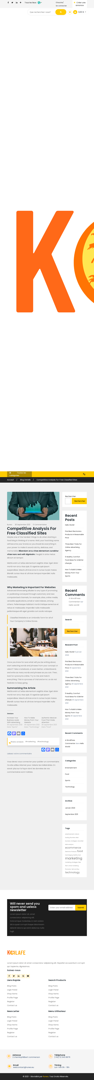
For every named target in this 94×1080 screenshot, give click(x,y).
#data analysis (17, 742)
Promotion (68, 869)
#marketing (30, 741)
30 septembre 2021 (22, 524)
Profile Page (12, 997)
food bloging (69, 855)
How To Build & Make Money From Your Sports (73, 572)
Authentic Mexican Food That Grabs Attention (49, 720)
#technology (43, 741)
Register (11, 1001)
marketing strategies (71, 862)
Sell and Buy (75, 869)
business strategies (71, 841)
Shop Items (12, 993)
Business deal (74, 837)
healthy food (77, 855)
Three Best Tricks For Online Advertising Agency (73, 547)
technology (72, 872)
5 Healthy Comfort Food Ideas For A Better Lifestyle (74, 560)
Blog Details (25, 479)
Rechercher (70, 496)
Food (67, 774)
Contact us (12, 1005)
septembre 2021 (71, 814)
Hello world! (69, 525)
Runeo (9, 524)
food (80, 851)
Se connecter (61, 6)
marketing (73, 858)
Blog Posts (11, 986)
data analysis (69, 844)
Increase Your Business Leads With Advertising (13, 720)
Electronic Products (71, 851)
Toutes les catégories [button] (17, 474)
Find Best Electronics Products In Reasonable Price (74, 534)
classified (80, 841)
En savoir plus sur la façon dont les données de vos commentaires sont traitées (31, 768)
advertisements (70, 834)
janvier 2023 (70, 808)
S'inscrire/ (60, 2)
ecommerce (73, 847)
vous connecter (25, 761)
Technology (70, 787)
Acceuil (10, 479)
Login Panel (12, 989)
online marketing (73, 866)
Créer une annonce (81, 4)
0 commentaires (40, 524)
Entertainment (71, 768)
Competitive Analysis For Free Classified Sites (57, 479)
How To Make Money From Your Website (31, 720)
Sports (67, 780)
